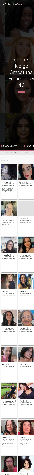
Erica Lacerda (8, 401)
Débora (22, 474)
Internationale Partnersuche (13, 153)
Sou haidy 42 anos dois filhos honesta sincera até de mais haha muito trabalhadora (9, 445)
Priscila (22, 364)
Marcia (22, 328)
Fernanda (23, 255)
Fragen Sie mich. (6, 224)
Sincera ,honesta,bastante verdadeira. (25, 444)
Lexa (4, 218)
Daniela (5, 255)
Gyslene (5, 364)
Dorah (21, 401)
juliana (22, 182)
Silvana (22, 218)
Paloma (22, 291)
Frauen (26, 153)
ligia (4, 474)
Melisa (5, 291)
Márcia (5, 182)
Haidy (4, 437)
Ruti (21, 437)
